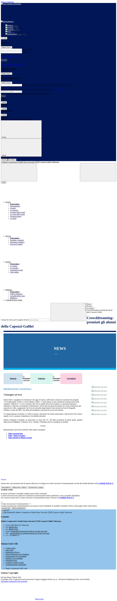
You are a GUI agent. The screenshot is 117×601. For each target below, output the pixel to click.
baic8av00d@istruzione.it (29, 531)
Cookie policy (10, 548)
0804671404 (13, 529)
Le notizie (90, 308)
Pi (20, 438)
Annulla (4, 160)
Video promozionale (15, 434)
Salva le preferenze (18, 508)
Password (26, 52)
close (3, 182)
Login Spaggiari (60, 89)
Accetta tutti (36, 487)
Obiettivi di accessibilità (14, 558)
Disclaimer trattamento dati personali (14, 581)
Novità (89, 306)
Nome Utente (27, 50)
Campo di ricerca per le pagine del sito (15, 320)
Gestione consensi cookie (14, 563)
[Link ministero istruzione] (11, 4)
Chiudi (4, 102)
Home (89, 304)
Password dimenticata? (9, 56)
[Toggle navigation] (19, 172)
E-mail (25, 85)
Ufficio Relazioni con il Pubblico (17, 554)
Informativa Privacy (12, 552)
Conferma (12, 160)
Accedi (4, 38)
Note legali (9, 550)
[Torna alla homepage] (58, 162)
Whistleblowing (11, 560)
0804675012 (13, 527)
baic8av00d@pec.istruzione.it (29, 533)
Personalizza (6, 487)
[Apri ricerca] (98, 172)
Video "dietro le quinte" (17, 436)
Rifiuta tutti (19, 487)
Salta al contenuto (7, 2)
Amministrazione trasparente (15, 565)
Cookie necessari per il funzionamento (15, 504)
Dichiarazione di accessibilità (15, 556)
